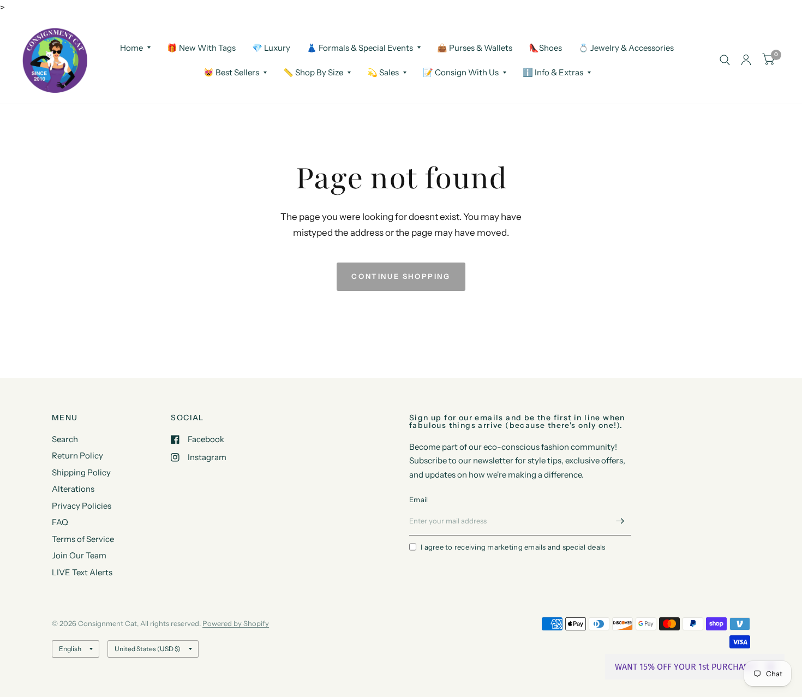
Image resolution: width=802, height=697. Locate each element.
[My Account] (746, 60)
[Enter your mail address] (620, 521)
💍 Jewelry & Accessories (626, 47)
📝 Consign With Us (461, 72)
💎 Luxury (271, 47)
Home (131, 47)
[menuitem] (135, 47)
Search (65, 439)
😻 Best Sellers (231, 72)
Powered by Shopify (235, 623)
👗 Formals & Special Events (360, 47)
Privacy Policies (81, 506)
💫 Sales (383, 72)
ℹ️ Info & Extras (553, 72)
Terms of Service (83, 539)
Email (418, 499)
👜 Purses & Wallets (474, 47)
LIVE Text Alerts (82, 572)
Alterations (73, 489)
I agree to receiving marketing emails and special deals (513, 547)
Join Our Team (79, 555)
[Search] (724, 60)
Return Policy (77, 455)
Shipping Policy (81, 472)
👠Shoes (545, 47)
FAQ (60, 522)
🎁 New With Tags (201, 47)
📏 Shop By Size (313, 72)
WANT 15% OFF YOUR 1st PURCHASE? (686, 667)
